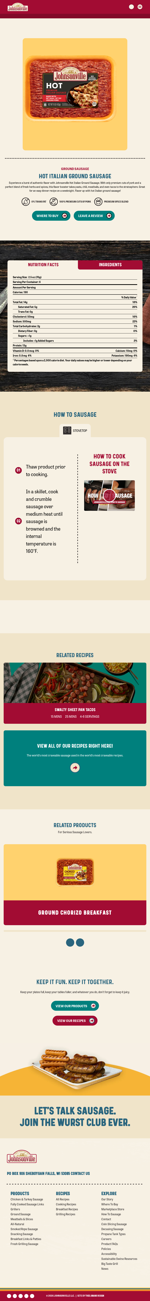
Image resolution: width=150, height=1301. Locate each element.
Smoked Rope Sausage (24, 1229)
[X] (15, 1296)
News (104, 1268)
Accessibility (109, 1253)
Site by (90, 1295)
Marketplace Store (112, 1209)
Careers (106, 1239)
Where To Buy (109, 1204)
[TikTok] (32, 1296)
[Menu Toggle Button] (140, 7)
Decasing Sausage (112, 1229)
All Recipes (62, 1199)
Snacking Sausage (22, 1234)
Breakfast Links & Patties (26, 1239)
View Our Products (71, 1005)
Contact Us (80, 1174)
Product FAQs (109, 1244)
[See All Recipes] (75, 767)
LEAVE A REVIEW (90, 215)
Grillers (15, 1209)
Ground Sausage (21, 1214)
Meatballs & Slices (22, 1219)
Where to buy (48, 215)
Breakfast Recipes (67, 1209)
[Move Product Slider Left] (70, 942)
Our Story (107, 1199)
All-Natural (17, 1224)
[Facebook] (9, 1296)
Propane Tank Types (113, 1234)
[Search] (131, 7)
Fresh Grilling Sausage (24, 1244)
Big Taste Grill (109, 1263)
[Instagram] (26, 1296)
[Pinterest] (20, 1296)
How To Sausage (111, 1214)
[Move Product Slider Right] (80, 942)
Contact (106, 1219)
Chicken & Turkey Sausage (27, 1199)
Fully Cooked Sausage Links (27, 1204)
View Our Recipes (71, 1020)
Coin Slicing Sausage (114, 1224)
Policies (106, 1248)
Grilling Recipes (65, 1214)
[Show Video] (109, 495)
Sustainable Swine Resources (119, 1258)
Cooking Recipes (66, 1204)
